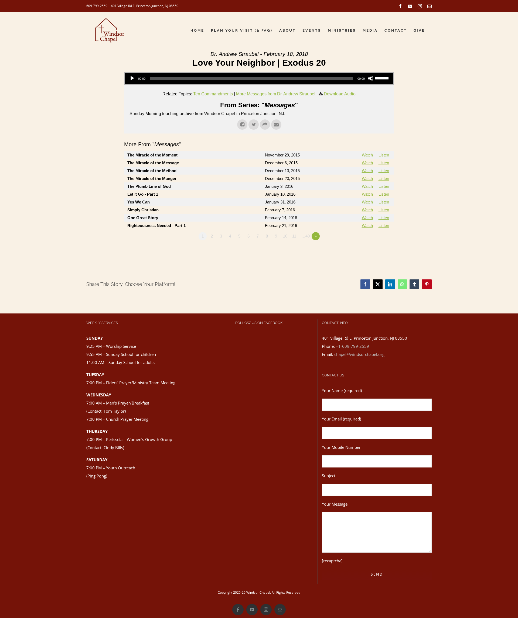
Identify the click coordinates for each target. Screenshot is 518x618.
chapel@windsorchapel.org (359, 354)
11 (294, 236)
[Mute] (370, 78)
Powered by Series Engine (374, 251)
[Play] (132, 78)
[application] (259, 78)
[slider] (382, 78)
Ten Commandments (213, 94)
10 (285, 236)
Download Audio (340, 94)
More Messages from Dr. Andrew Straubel (275, 94)
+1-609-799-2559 (352, 346)
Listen (384, 155)
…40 (305, 236)
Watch (367, 155)
